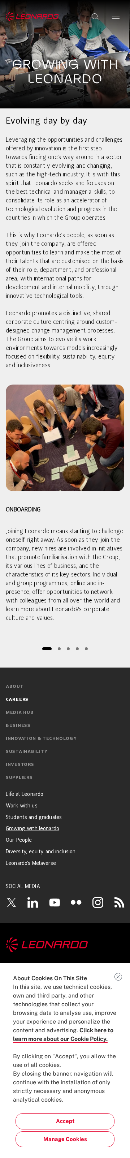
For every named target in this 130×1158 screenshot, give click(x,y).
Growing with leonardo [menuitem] (32, 828)
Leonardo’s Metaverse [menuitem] (31, 863)
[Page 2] (59, 648)
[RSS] (119, 902)
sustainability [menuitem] (27, 752)
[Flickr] (76, 902)
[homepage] (32, 16)
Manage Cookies (65, 1139)
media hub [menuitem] (20, 713)
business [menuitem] (18, 726)
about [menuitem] (15, 687)
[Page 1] (47, 648)
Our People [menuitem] (19, 840)
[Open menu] (115, 17)
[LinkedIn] (32, 902)
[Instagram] (97, 902)
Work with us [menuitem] (22, 806)
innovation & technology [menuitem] (41, 739)
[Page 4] (77, 648)
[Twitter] (11, 902)
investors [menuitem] (20, 765)
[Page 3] (68, 648)
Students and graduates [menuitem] (34, 817)
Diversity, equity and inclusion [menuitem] (40, 851)
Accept (65, 1121)
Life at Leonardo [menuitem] (24, 794)
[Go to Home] (65, 945)
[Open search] (95, 17)
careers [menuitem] (17, 700)
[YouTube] (54, 902)
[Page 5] (86, 648)
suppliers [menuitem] (19, 778)
